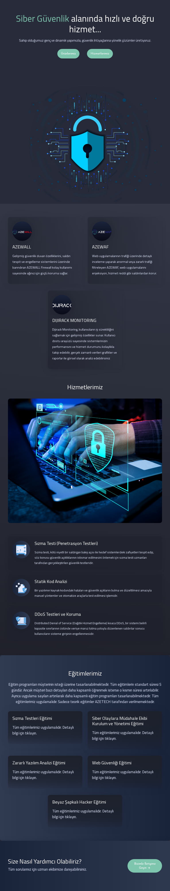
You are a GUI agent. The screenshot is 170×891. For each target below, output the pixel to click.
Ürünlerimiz (68, 53)
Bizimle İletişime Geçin (145, 866)
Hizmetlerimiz (100, 53)
